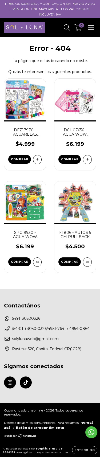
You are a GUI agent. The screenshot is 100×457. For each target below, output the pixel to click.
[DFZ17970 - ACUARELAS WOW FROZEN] (37, 159)
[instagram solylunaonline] (10, 382)
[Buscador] (67, 27)
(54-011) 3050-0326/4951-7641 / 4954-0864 (51, 328)
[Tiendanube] (20, 437)
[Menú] (91, 27)
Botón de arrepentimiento (40, 428)
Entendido (84, 450)
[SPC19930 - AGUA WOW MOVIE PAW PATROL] (37, 262)
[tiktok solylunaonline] (26, 382)
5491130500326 (26, 318)
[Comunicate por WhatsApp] (91, 432)
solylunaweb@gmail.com (35, 338)
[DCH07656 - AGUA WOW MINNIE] (87, 159)
